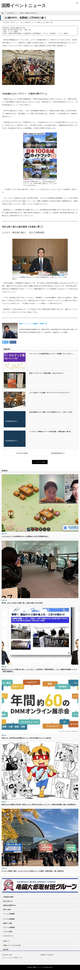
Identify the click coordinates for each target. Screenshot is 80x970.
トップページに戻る (40, 462)
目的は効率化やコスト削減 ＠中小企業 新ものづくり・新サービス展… (51, 412)
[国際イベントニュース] (24, 5)
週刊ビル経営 (7, 909)
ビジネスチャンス (8, 936)
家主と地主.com (7, 901)
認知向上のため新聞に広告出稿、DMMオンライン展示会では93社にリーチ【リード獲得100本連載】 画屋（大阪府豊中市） (39, 804)
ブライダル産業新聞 (9, 919)
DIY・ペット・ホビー (18, 22)
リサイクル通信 (7, 931)
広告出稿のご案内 (7, 955)
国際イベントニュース (38, 967)
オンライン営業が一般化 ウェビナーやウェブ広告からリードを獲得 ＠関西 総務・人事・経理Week (33, 871)
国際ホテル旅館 (7, 923)
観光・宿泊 (49, 22)
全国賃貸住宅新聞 (8, 897)
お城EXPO (28, 22)
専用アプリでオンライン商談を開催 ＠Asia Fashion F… (47, 373)
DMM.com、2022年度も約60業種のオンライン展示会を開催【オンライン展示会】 (27, 738)
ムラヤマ (43, 22)
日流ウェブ (6, 941)
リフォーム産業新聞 (9, 927)
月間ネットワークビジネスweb (12, 945)
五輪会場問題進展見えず (58, 453)
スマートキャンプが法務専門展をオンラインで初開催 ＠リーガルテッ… (51, 353)
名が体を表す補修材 (22, 453)
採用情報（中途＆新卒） (47, 955)
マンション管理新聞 (9, 914)
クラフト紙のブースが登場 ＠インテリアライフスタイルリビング (49, 392)
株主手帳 (5, 949)
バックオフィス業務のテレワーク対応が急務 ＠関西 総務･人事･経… (50, 431)
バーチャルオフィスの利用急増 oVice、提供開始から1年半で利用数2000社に (25, 536)
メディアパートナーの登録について (12, 957)
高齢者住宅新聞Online (9, 905)
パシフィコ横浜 (35, 22)
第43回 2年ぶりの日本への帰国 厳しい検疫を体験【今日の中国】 (22, 603)
